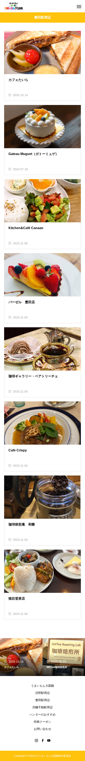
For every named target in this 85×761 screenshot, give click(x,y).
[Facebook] (42, 740)
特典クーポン (42, 721)
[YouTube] (49, 740)
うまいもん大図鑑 (42, 685)
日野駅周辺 (42, 693)
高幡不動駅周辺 (42, 707)
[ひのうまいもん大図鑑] (13, 6)
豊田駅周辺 (42, 700)
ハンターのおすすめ (42, 714)
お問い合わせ (42, 729)
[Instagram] (36, 740)
